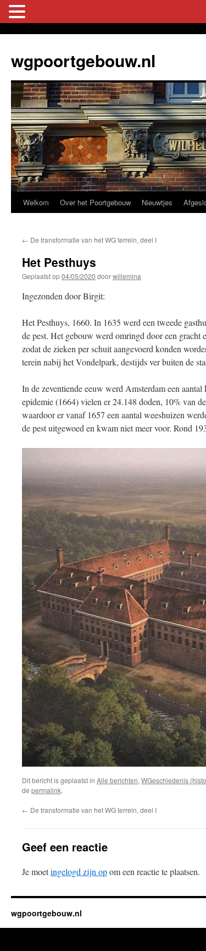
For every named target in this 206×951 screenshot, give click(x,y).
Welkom (36, 202)
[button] (19, 11)
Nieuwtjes (157, 202)
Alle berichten (117, 780)
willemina (127, 276)
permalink (46, 790)
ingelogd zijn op (79, 871)
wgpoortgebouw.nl (83, 60)
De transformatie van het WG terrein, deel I (89, 239)
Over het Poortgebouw (95, 202)
